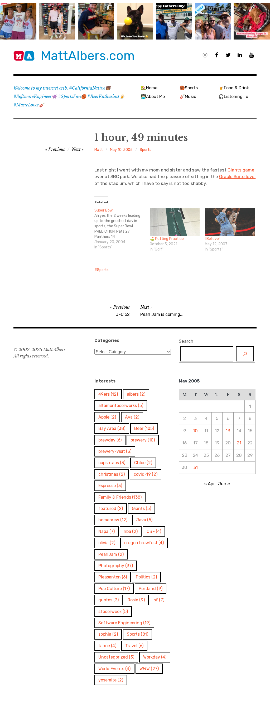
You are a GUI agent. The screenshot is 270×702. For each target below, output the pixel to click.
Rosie (136, 599)
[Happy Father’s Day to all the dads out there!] (174, 21)
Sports (145, 150)
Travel (134, 645)
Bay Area (111, 428)
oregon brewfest (144, 542)
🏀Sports (189, 87)
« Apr (209, 483)
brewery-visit (114, 451)
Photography (115, 565)
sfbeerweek (113, 611)
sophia (108, 634)
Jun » (224, 483)
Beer (144, 428)
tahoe (107, 645)
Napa (106, 531)
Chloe (143, 462)
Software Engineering (124, 622)
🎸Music (188, 96)
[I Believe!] (230, 222)
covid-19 (145, 474)
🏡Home (149, 87)
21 (239, 442)
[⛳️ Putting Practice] (175, 222)
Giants (141, 508)
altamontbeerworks (120, 405)
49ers (108, 394)
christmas (111, 474)
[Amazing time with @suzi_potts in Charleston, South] (57, 21)
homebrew (112, 519)
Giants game (241, 170)
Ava (132, 417)
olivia (106, 542)
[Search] (245, 353)
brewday (110, 440)
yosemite (110, 680)
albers (136, 394)
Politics (146, 577)
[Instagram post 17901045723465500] (18, 21)
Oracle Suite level (237, 176)
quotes (108, 599)
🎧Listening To (233, 96)
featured (110, 508)
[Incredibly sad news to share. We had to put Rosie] (135, 21)
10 (195, 430)
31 (195, 467)
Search (186, 341)
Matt (98, 150)
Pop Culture (114, 588)
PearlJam (111, 554)
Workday (154, 657)
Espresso (110, 485)
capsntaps (111, 462)
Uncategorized (116, 657)
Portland (150, 588)
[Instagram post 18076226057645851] (252, 21)
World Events (114, 668)
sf (159, 599)
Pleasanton (112, 577)
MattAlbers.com (88, 55)
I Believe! (212, 239)
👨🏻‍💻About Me (153, 96)
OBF (154, 531)
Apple (107, 417)
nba (131, 531)
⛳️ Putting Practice (167, 239)
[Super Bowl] (122, 229)
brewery (143, 440)
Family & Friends (120, 497)
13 (228, 430)
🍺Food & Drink (234, 87)
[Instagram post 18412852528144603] (213, 21)
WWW (149, 668)
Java (144, 519)
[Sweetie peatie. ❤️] (96, 21)
